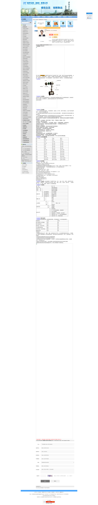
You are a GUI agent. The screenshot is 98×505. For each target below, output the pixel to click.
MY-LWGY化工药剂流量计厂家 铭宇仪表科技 (43, 487)
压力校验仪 (24, 85)
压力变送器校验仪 (25, 79)
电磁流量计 (24, 168)
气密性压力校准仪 (25, 28)
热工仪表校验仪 (25, 49)
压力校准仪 (24, 55)
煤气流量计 (56, 439)
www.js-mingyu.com (28, 161)
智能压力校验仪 (25, 83)
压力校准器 (24, 36)
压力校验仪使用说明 (25, 171)
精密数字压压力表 (25, 41)
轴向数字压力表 (25, 31)
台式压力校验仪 (25, 112)
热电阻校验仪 (25, 104)
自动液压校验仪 (25, 115)
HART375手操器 (25, 91)
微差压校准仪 (25, 39)
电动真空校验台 (25, 58)
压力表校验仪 (24, 166)
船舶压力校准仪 (25, 47)
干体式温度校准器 (25, 66)
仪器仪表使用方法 (25, 169)
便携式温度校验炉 (25, 118)
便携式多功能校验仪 (26, 101)
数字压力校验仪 (25, 60)
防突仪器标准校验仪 (26, 99)
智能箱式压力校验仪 (26, 96)
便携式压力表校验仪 (26, 69)
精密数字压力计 (25, 93)
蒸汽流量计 (52, 439)
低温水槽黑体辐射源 (26, 52)
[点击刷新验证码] (50, 476)
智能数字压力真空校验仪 (26, 110)
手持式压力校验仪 (25, 53)
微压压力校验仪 (25, 74)
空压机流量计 (44, 439)
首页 (34, 19)
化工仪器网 (49, 500)
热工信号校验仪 (25, 50)
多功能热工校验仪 (25, 61)
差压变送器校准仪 (25, 33)
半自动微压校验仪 (25, 63)
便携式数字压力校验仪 (26, 80)
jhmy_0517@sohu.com (25, 159)
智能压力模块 (25, 107)
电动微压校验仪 (25, 71)
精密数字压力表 (25, 88)
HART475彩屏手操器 (26, 77)
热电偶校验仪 (25, 109)
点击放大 (42, 41)
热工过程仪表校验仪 (26, 102)
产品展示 (36, 19)
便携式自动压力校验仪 (26, 44)
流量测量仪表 (41, 19)
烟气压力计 (59, 439)
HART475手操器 (25, 90)
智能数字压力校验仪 (26, 42)
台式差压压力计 (25, 30)
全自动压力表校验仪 (26, 72)
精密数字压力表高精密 (25, 172)
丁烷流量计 (45, 19)
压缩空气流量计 (48, 439)
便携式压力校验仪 (25, 82)
